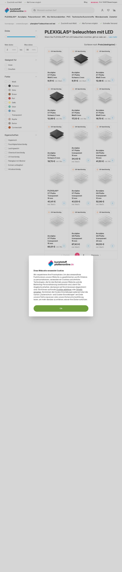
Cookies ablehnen (64, 289)
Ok (61, 308)
